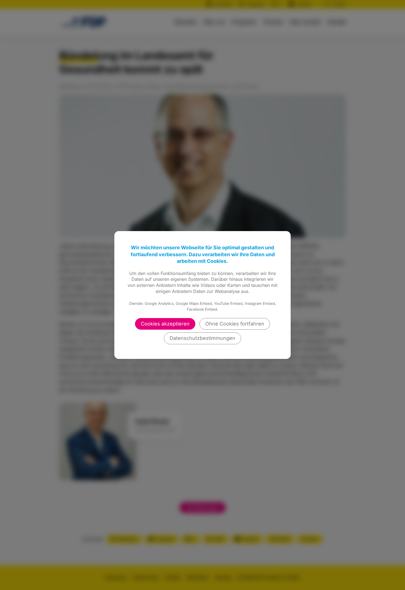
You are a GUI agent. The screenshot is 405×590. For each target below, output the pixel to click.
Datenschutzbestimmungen (202, 338)
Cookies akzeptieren (165, 324)
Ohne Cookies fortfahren (234, 324)
